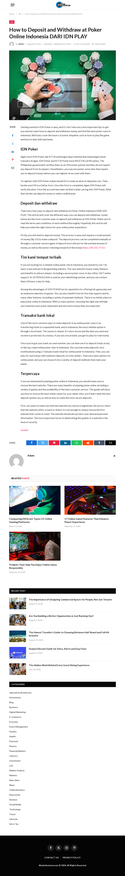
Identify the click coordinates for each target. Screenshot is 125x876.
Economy (13, 721)
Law (11, 765)
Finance (13, 746)
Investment (15, 760)
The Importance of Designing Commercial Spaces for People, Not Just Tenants (70, 599)
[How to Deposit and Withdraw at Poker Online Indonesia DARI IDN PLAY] (62, 85)
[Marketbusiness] (62, 5)
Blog (11, 702)
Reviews (13, 799)
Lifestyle (13, 819)
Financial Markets (17, 751)
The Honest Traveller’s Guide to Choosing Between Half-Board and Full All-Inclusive (69, 634)
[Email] (12, 167)
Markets (13, 775)
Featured (13, 741)
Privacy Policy (72, 857)
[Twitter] (12, 143)
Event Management (18, 726)
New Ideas (14, 780)
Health (12, 736)
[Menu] (13, 5)
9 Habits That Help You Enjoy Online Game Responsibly (33, 566)
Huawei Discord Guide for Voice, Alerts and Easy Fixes (57, 648)
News (12, 785)
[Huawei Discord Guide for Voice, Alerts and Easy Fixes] (17, 652)
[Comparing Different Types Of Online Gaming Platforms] (35, 500)
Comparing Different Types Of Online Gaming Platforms (30, 520)
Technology (15, 809)
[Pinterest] (12, 159)
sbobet (24, 429)
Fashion (13, 731)
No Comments (83, 44)
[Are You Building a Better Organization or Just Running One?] (17, 620)
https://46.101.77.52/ (94, 247)
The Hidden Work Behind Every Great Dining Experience (59, 665)
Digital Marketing (17, 712)
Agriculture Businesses (20, 692)
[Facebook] (12, 135)
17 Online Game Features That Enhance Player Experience (86, 520)
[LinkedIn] (12, 151)
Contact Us (51, 857)
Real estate (14, 794)
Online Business (17, 790)
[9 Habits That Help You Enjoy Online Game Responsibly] (35, 546)
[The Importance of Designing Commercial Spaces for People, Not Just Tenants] (17, 603)
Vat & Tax (13, 824)
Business (13, 707)
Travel (12, 814)
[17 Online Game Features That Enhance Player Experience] (90, 500)
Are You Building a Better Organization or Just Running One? (61, 616)
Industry (13, 756)
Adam (21, 44)
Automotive (15, 697)
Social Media (15, 804)
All (11, 22)
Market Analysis (17, 770)
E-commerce (15, 717)
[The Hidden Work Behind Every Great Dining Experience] (17, 669)
